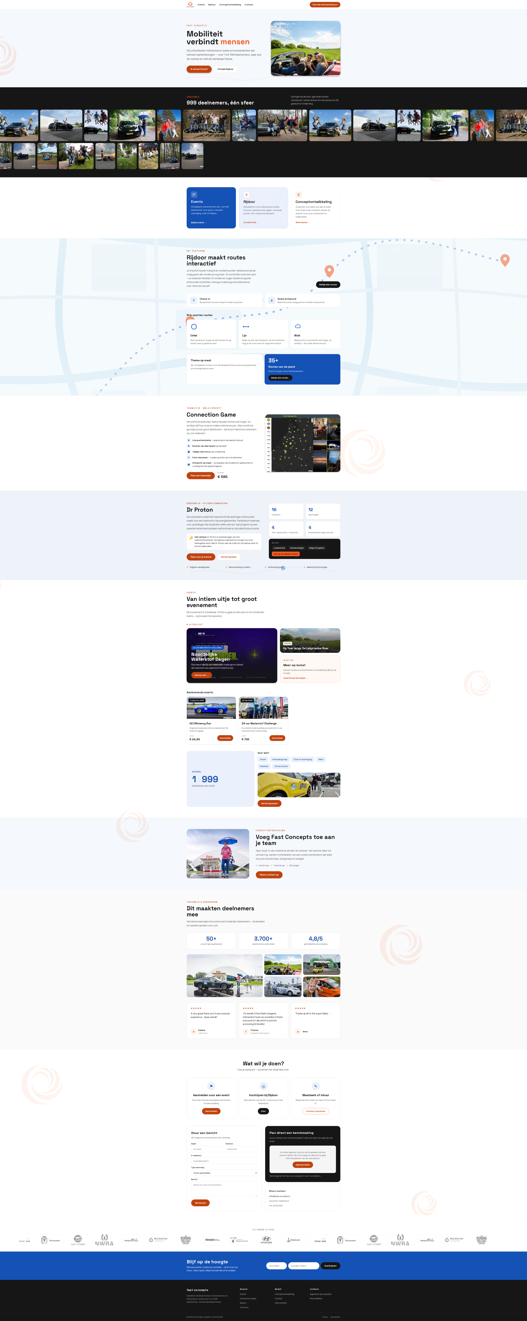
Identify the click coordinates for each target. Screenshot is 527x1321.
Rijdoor (212, 4)
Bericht (194, 1179)
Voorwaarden (335, 1317)
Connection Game (248, 1298)
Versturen (200, 1202)
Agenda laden (303, 1164)
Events (201, 4)
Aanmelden (225, 738)
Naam (193, 1143)
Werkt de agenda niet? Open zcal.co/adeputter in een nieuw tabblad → (296, 1176)
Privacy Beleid (316, 1298)
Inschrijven (331, 1265)
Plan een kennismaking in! (325, 4)
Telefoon (229, 1143)
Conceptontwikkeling (230, 4)
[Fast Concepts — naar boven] (190, 4)
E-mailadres (196, 1155)
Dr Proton (244, 1307)
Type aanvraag (197, 1167)
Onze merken (281, 1303)
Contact (249, 4)
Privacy (325, 1317)
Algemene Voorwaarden (321, 1294)
